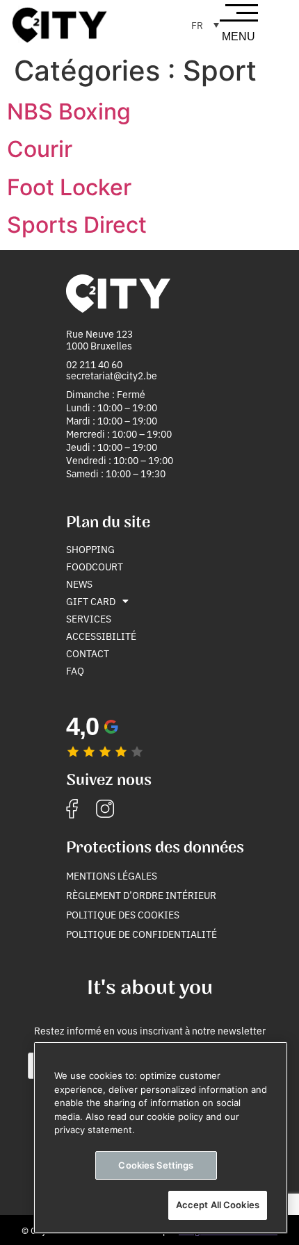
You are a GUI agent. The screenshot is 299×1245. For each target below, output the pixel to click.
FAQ (75, 670)
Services (88, 618)
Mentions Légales (111, 875)
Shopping (90, 549)
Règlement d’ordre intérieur (141, 895)
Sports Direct (77, 224)
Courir (39, 149)
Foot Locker (69, 187)
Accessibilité (101, 636)
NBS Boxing (69, 111)
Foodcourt (94, 566)
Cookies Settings (155, 1165)
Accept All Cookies (217, 1204)
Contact (87, 653)
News (79, 584)
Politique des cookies (122, 914)
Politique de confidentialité (141, 934)
